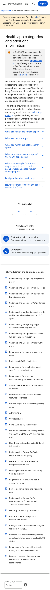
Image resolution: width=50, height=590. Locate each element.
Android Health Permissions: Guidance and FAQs (26, 387)
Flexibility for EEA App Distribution (24, 510)
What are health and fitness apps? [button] (22, 131)
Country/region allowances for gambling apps (26, 405)
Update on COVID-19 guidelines (23, 361)
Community (17, 11)
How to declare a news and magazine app (25, 490)
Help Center (6, 11)
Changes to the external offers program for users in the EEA (26, 527)
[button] (4, 4)
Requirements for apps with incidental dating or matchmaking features (26, 549)
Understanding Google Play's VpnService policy (27, 304)
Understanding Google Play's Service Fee (27, 288)
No (31, 212)
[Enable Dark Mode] (25, 585)
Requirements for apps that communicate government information (26, 378)
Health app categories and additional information (26, 445)
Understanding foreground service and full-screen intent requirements (26, 335)
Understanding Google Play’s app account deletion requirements (24, 326)
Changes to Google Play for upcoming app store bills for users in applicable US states (27, 538)
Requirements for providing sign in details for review (24, 481)
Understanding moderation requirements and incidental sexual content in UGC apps (27, 315)
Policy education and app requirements (24, 272)
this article (22, 75)
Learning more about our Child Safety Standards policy (25, 472)
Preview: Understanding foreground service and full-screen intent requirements (25, 559)
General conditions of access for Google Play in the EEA (23, 463)
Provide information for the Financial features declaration (25, 396)
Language (11, 581)
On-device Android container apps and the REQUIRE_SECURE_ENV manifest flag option (26, 433)
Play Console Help (18, 3)
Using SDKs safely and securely (23, 425)
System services (16, 419)
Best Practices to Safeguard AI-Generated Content (23, 518)
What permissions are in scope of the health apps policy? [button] (21, 155)
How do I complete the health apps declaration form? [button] (22, 186)
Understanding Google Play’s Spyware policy (26, 344)
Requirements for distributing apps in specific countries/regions (25, 369)
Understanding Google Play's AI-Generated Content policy (23, 454)
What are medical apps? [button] (17, 138)
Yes (18, 212)
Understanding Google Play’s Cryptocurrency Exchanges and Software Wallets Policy (23, 501)
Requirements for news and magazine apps (25, 353)
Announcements (31, 11)
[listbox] (13, 585)
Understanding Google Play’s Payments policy (26, 280)
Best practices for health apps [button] (20, 178)
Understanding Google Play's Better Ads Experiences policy (26, 295)
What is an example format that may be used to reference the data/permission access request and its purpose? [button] (20, 167)
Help (36, 17)
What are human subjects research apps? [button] (22, 146)
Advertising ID (15, 413)
